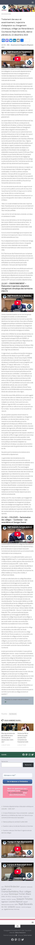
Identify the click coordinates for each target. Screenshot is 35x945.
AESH (2, 887)
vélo (2, 909)
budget (3, 889)
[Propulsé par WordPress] (16, 935)
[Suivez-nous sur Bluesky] (32, 755)
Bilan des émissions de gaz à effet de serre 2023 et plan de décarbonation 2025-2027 (8, 738)
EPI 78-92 (8, 896)
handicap (3, 899)
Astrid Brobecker (12, 886)
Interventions (6, 14)
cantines (9, 889)
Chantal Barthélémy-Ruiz (12, 891)
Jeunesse (14, 899)
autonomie (23, 887)
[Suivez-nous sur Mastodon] (26, 755)
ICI (5, 702)
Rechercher (4, 761)
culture (6, 894)
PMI (2, 907)
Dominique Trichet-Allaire (20, 894)
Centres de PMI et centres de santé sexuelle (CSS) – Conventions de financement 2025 (23, 738)
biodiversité (29, 887)
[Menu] (32, 2)
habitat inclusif (26, 896)
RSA (5, 907)
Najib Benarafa (12, 714)
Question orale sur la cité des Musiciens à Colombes (18, 826)
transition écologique (26, 907)
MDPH (16, 904)
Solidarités (18, 907)
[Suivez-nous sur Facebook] (23, 755)
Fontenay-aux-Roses (16, 896)
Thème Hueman (27, 935)
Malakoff (25, 902)
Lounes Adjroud (15, 902)
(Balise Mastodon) (20, 932)
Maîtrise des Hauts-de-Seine (7, 904)
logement (4, 902)
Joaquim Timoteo (25, 899)
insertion (8, 899)
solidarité (11, 907)
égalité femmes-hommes (11, 909)
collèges (27, 891)
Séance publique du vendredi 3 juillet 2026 (15, 822)
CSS (2, 894)
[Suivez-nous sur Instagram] (29, 755)
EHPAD (3, 896)
